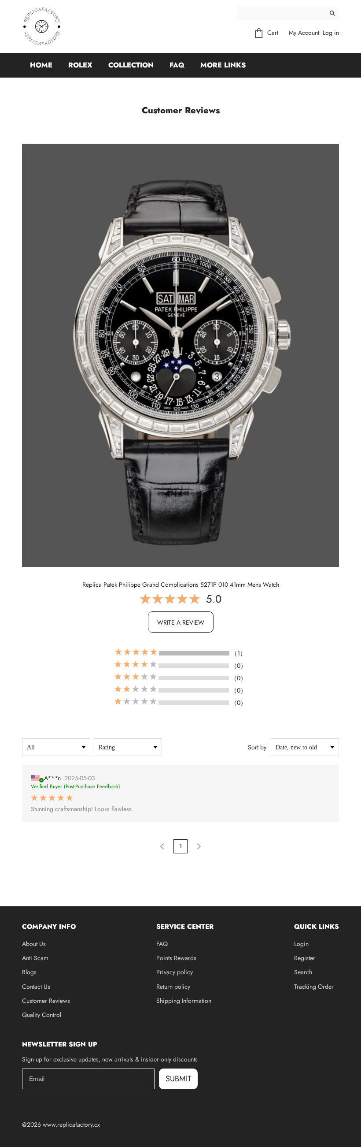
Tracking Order (314, 986)
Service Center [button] (185, 926)
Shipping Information (183, 1000)
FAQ (176, 65)
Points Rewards (176, 957)
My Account (304, 32)
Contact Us (36, 986)
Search (303, 972)
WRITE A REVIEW (180, 622)
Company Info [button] (49, 926)
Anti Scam (35, 957)
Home (41, 65)
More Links (223, 65)
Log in (331, 32)
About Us (34, 943)
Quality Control (41, 1014)
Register (304, 957)
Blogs (29, 972)
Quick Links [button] (316, 926)
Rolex (80, 65)
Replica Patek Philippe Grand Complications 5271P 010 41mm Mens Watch (180, 584)
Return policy (173, 986)
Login (301, 943)
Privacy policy (174, 972)
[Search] (332, 13)
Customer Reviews (46, 1000)
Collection (131, 65)
